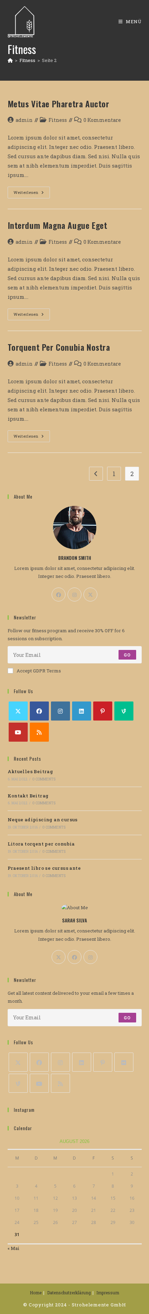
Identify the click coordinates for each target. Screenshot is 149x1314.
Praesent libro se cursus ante (44, 868)
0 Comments (43, 779)
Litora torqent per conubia (41, 844)
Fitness (58, 120)
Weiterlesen (32, 193)
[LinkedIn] (81, 711)
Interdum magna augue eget (57, 225)
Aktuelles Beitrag (30, 771)
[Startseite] (10, 60)
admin (24, 120)
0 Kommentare (102, 120)
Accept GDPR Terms (39, 671)
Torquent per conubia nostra (59, 347)
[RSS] (39, 732)
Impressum (107, 1292)
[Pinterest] (102, 711)
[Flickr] (123, 1062)
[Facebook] (58, 594)
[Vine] (123, 711)
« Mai (13, 1248)
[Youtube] (18, 732)
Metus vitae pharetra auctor (58, 103)
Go (127, 655)
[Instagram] (74, 594)
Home (36, 1292)
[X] (90, 594)
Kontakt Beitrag (28, 796)
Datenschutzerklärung (69, 1292)
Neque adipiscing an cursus (43, 819)
